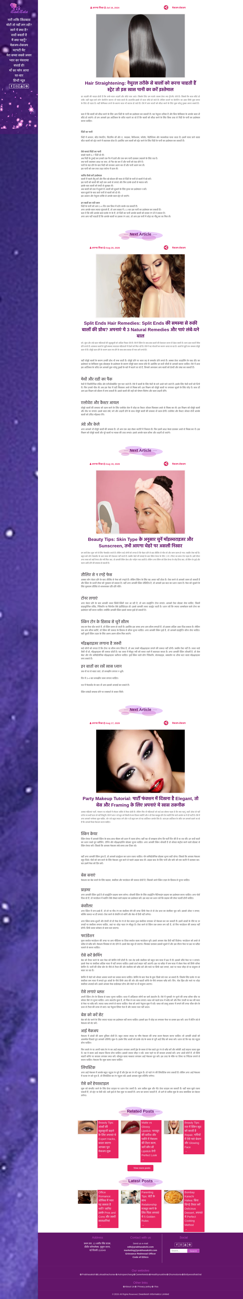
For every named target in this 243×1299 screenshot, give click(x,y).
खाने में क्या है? (19, 30)
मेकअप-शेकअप (19, 45)
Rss (156, 1286)
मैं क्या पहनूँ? (19, 40)
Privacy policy (144, 1286)
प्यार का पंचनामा (19, 60)
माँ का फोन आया (19, 70)
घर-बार (19, 75)
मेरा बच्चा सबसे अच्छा (19, 55)
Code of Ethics (140, 1257)
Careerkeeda (142, 1274)
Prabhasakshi (89, 1274)
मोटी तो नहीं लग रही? (19, 25)
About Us (129, 1286)
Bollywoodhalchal (192, 1274)
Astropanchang (125, 1274)
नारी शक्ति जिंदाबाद (19, 20)
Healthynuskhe (158, 1274)
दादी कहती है (19, 35)
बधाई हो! (19, 65)
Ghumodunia (174, 1274)
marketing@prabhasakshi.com (140, 1250)
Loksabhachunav (106, 1274)
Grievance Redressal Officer (140, 1253)
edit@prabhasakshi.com (140, 1247)
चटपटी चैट (19, 50)
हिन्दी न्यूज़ (19, 80)
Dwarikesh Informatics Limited (154, 1294)
